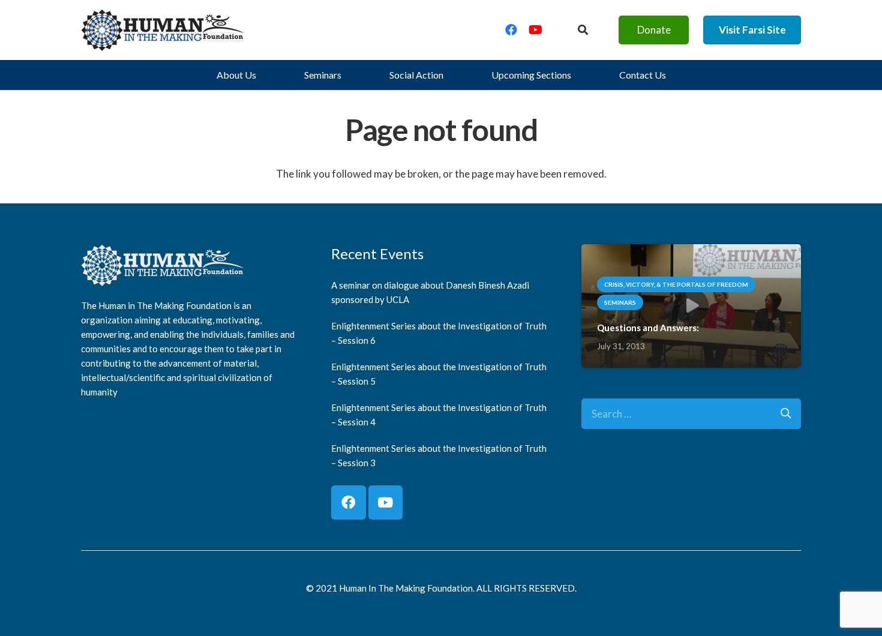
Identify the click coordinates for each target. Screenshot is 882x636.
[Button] (583, 30)
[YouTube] (535, 30)
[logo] (162, 30)
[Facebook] (511, 30)
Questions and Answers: (648, 327)
